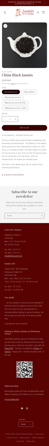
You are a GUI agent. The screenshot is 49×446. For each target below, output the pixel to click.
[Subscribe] (41, 216)
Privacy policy (39, 434)
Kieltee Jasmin (15, 434)
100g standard (28, 92)
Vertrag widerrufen (12, 399)
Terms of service (12, 438)
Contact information (38, 438)
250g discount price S (12, 97)
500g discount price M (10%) (15, 103)
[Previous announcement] (4, 3)
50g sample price (10, 92)
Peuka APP (9, 348)
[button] (4, 12)
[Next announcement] (44, 3)
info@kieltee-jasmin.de (13, 256)
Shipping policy (24, 438)
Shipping (13, 83)
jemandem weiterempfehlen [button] (14, 175)
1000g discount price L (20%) (15, 108)
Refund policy (30, 441)
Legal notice (20, 441)
